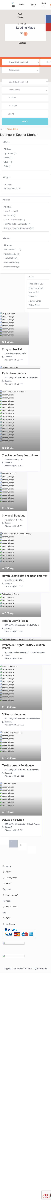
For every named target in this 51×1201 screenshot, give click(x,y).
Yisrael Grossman (38, 652)
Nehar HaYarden (33, 824)
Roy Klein (20, 460)
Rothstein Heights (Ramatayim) (17, 652)
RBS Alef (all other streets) (15, 378)
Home (21, 5)
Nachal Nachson (33, 719)
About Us (22, 24)
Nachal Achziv (32, 378)
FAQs (22, 33)
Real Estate (20, 15)
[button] (12, 56)
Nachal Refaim (33, 625)
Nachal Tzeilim (33, 770)
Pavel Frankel (21, 354)
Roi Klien (19, 580)
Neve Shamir (10, 354)
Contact (22, 43)
